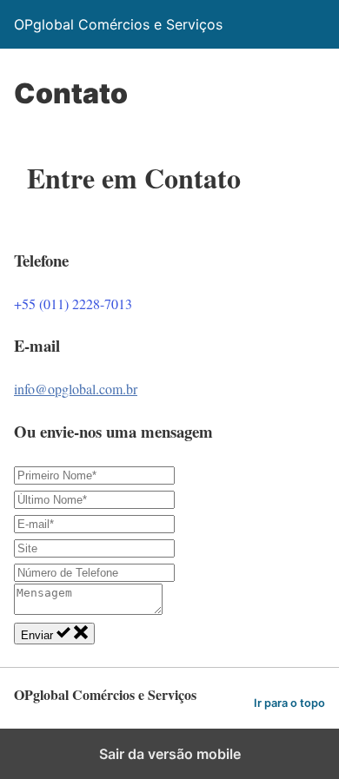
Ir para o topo (289, 703)
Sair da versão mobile (170, 753)
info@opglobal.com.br (75, 389)
